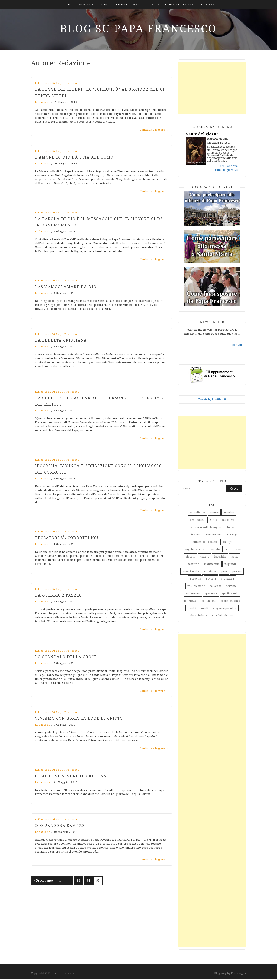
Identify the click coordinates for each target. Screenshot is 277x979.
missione (210, 571)
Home (67, 4)
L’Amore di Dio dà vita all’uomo (74, 157)
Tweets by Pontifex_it (212, 399)
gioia (239, 549)
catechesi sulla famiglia (205, 527)
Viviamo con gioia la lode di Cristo (79, 718)
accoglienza (197, 512)
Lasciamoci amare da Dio (65, 286)
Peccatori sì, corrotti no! (67, 537)
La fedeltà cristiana (61, 340)
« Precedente (43, 880)
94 (88, 880)
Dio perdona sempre (60, 825)
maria (234, 556)
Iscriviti (237, 344)
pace (224, 571)
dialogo (227, 541)
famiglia (215, 549)
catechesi (228, 519)
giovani (190, 556)
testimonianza (230, 600)
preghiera (227, 578)
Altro (151, 4)
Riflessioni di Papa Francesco (57, 83)
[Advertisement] (212, 88)
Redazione (43, 102)
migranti (230, 563)
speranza (211, 593)
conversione (214, 534)
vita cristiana (198, 615)
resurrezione (196, 586)
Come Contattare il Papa (120, 4)
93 (78, 880)
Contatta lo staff (179, 4)
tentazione (209, 600)
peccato (237, 571)
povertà (211, 578)
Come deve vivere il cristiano (72, 776)
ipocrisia (220, 556)
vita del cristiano (223, 615)
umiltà (191, 608)
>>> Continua (229, 165)
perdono (195, 578)
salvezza (215, 586)
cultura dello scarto (205, 541)
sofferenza (193, 593)
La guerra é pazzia (58, 595)
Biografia (86, 4)
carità (213, 519)
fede (228, 549)
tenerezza (190, 600)
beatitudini (197, 519)
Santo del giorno (202, 134)
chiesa (230, 527)
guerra (204, 556)
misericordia (190, 571)
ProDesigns (238, 973)
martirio (193, 563)
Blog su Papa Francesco (138, 29)
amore (214, 512)
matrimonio (212, 563)
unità (204, 608)
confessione (193, 534)
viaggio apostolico (224, 608)
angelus (228, 512)
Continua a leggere (154, 129)
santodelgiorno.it (226, 169)
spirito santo (230, 593)
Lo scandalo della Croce (66, 657)
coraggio (232, 534)
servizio (231, 586)
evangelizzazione (193, 549)
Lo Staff (207, 4)
